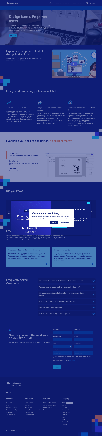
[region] (51, 218)
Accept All (53, 222)
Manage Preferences (65, 222)
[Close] (88, 203)
